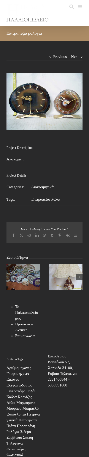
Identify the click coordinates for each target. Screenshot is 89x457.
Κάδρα (11, 397)
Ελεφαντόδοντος (19, 385)
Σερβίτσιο (14, 437)
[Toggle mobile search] (71, 6)
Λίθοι (10, 402)
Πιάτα (11, 426)
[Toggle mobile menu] (80, 6)
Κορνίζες (25, 397)
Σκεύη (28, 437)
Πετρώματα (28, 420)
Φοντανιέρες (16, 449)
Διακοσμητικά (42, 187)
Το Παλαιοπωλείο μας (26, 312)
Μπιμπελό (30, 408)
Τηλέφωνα (14, 443)
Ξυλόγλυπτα (16, 414)
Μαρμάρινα (25, 402)
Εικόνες (12, 379)
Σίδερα (25, 431)
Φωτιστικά (14, 455)
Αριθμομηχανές (18, 368)
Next (75, 56)
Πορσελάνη (26, 426)
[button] (9, 277)
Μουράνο (13, 408)
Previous (60, 56)
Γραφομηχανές (17, 373)
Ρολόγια (12, 431)
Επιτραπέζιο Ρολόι (45, 199)
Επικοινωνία (25, 336)
